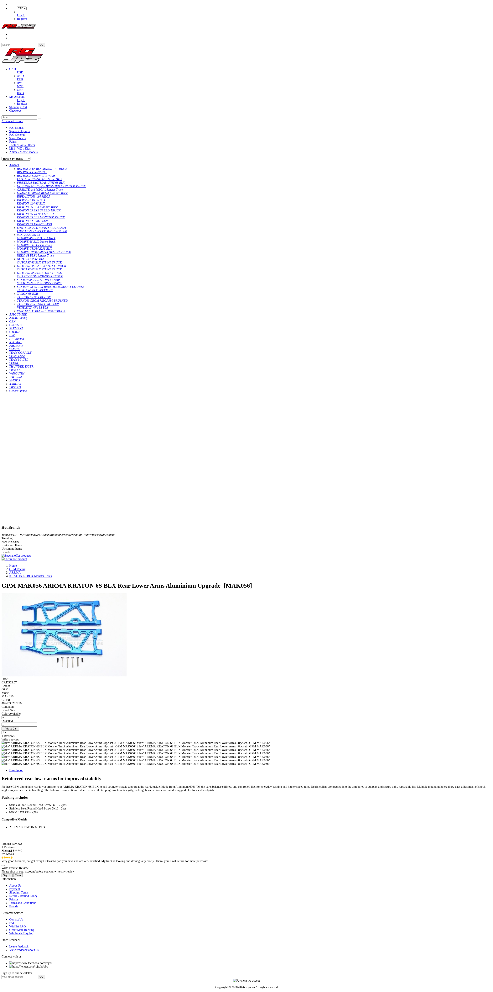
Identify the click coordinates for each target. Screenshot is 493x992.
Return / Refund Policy (23, 896)
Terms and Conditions (22, 902)
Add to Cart (10, 728)
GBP (20, 89)
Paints (13, 141)
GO (41, 44)
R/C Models (16, 127)
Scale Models (17, 138)
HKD (20, 93)
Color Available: (12, 713)
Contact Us (16, 919)
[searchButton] (39, 118)
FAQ (12, 923)
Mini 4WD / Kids (20, 148)
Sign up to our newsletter (17, 973)
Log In (21, 15)
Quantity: (7, 720)
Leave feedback (19, 946)
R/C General (17, 134)
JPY (19, 82)
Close (18, 875)
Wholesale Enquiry (21, 933)
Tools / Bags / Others (22, 145)
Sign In (7, 875)
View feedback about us (24, 950)
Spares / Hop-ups (19, 131)
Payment (14, 889)
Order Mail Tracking (21, 929)
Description (16, 770)
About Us (15, 885)
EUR (20, 79)
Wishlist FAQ (17, 926)
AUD (20, 75)
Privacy (13, 899)
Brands (13, 906)
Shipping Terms (19, 892)
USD (20, 72)
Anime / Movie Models (23, 152)
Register (22, 18)
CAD (12, 69)
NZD (20, 86)
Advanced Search (12, 121)
